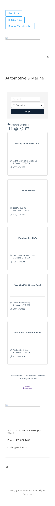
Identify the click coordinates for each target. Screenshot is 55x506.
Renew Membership (20, 26)
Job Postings (23, 379)
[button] (8, 124)
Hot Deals (41, 375)
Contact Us (33, 379)
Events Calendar (31, 375)
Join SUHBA (15, 19)
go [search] (29, 111)
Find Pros (13, 13)
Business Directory (16, 375)
